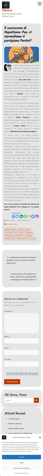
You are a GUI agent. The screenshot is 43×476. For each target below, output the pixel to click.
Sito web (7, 359)
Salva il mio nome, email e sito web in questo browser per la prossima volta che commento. (22, 373)
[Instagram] (37, 216)
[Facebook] (13, 216)
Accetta (21, 457)
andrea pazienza (10, 229)
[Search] (36, 400)
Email (6, 348)
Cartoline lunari (14, 419)
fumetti (27, 229)
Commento (8, 311)
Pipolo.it (7, 10)
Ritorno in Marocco (15, 424)
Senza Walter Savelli (16, 428)
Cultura (15, 224)
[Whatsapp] (25, 216)
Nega (21, 463)
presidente (29, 232)
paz (16, 232)
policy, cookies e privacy (21, 473)
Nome (7, 336)
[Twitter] (17, 216)
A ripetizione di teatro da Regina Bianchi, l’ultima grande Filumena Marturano (21, 260)
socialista (32, 239)
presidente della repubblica (14, 235)
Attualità (9, 224)
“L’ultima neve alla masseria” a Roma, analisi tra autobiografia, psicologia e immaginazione (23, 277)
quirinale (29, 235)
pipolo (21, 232)
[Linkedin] (21, 216)
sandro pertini (21, 239)
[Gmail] (29, 216)
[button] (40, 437)
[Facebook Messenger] (33, 216)
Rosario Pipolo (10, 220)
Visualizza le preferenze (21, 468)
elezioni (20, 229)
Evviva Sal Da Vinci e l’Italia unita (20, 433)
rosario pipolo (10, 239)
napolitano (8, 232)
